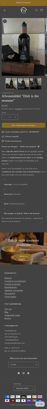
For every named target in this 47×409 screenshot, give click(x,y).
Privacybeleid (10, 293)
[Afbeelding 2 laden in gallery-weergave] (23, 83)
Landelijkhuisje (20, 404)
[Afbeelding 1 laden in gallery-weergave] (11, 83)
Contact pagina (10, 296)
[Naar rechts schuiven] (44, 84)
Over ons (8, 309)
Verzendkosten (18, 108)
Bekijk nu (23, 256)
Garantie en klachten (13, 284)
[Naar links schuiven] (2, 84)
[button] (4, 10)
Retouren (8, 278)
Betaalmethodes (11, 287)
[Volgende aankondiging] (42, 3)
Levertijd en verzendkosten (15, 281)
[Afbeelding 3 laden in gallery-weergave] (35, 83)
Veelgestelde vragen (12, 315)
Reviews (8, 318)
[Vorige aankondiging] (4, 3)
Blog (6, 312)
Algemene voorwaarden (14, 290)
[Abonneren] (36, 364)
